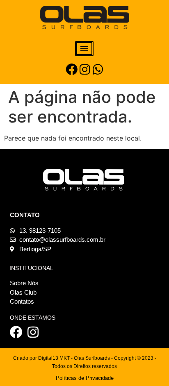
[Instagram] (85, 69)
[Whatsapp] (98, 69)
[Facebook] (72, 69)
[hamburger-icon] (84, 48)
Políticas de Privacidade (85, 378)
